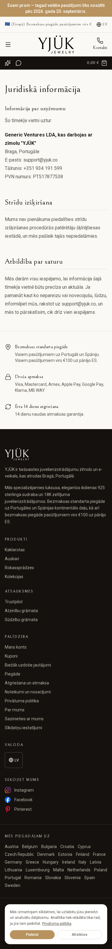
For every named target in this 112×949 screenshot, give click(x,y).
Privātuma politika (22, 700)
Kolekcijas (14, 576)
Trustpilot (14, 601)
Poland (100, 869)
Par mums (14, 709)
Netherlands (78, 869)
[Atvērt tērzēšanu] (19, 63)
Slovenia (73, 877)
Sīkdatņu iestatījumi (23, 727)
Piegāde (12, 674)
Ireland (68, 862)
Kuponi (11, 656)
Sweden (12, 885)
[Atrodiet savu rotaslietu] (8, 63)
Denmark (46, 854)
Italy (82, 862)
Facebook (23, 799)
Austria (12, 846)
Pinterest (23, 809)
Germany (13, 862)
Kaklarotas (15, 549)
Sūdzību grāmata (21, 619)
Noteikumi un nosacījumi (28, 692)
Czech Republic (19, 854)
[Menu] (8, 44)
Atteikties (80, 935)
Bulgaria (49, 846)
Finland (82, 854)
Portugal (13, 877)
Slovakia (53, 877)
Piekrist (32, 935)
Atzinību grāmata (21, 610)
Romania (33, 877)
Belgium (30, 846)
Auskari (12, 558)
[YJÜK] (56, 44)
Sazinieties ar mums (24, 718)
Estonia (65, 854)
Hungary (51, 862)
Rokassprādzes (19, 567)
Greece (32, 862)
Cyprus (84, 846)
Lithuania (13, 869)
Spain (89, 877)
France (99, 854)
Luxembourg (38, 869)
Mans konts (16, 647)
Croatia (67, 846)
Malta (58, 869)
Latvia (95, 862)
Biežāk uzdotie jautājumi (28, 665)
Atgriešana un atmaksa (27, 683)
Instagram (24, 790)
